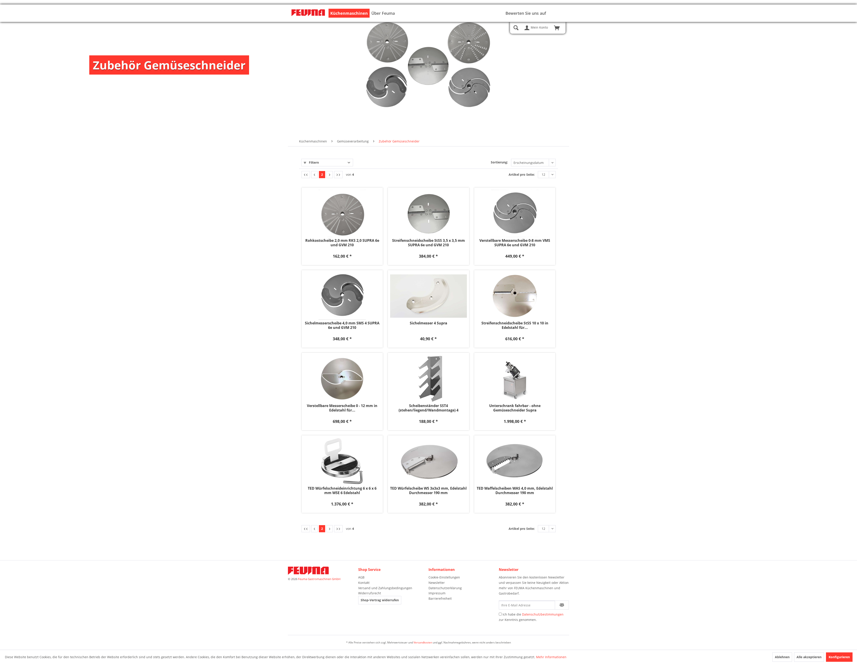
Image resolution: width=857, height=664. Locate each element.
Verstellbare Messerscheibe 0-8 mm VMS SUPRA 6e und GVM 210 (514, 242)
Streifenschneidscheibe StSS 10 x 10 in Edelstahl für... (514, 325)
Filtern (313, 162)
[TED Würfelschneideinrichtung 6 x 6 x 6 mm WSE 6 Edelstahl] (342, 461)
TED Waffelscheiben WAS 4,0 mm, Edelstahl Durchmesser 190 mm (515, 490)
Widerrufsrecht (369, 593)
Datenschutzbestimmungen (543, 614)
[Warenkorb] (559, 27)
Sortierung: (499, 162)
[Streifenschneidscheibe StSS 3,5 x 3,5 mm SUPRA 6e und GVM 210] (428, 213)
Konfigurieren (839, 657)
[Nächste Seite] (330, 174)
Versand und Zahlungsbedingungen (385, 588)
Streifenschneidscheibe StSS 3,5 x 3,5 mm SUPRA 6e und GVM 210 (428, 242)
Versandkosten (423, 642)
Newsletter (436, 582)
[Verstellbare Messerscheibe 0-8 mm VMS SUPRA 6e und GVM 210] (514, 213)
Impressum (436, 593)
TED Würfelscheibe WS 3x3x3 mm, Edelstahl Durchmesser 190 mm (428, 490)
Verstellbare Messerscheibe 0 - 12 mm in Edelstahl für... (342, 407)
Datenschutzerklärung (445, 588)
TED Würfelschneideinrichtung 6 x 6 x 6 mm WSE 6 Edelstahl (342, 490)
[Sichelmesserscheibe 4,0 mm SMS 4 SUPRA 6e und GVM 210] (342, 296)
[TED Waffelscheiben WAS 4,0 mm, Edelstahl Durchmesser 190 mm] (514, 461)
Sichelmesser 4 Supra (428, 323)
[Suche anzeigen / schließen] (516, 27)
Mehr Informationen (551, 657)
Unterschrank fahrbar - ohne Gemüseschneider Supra (515, 407)
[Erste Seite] (306, 174)
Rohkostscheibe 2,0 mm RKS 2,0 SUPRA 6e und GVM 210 (342, 242)
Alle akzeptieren (809, 657)
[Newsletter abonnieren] (562, 605)
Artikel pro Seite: (522, 174)
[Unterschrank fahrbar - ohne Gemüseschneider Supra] (514, 378)
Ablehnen (782, 657)
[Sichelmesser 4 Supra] (428, 296)
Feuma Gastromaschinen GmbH (319, 579)
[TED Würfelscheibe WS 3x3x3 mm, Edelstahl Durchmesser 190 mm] (428, 461)
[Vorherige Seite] (314, 174)
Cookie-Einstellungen (444, 577)
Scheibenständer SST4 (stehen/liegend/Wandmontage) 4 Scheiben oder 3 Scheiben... (428, 407)
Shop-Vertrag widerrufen (380, 600)
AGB (361, 577)
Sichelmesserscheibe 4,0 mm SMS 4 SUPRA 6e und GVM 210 (342, 325)
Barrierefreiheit (440, 598)
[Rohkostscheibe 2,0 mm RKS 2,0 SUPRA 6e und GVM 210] (342, 213)
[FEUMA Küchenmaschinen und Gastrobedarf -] (308, 13)
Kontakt (364, 582)
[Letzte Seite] (338, 174)
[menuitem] (349, 13)
